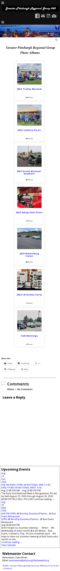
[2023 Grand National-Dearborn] (29, 166)
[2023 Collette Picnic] (29, 124)
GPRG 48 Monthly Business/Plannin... (20, 519)
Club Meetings (29, 336)
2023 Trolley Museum (29, 89)
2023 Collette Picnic (29, 130)
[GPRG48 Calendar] (48, 14)
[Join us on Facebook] (37, 14)
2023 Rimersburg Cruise (29, 254)
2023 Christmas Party (29, 295)
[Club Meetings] (29, 330)
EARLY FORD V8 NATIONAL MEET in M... (22, 487)
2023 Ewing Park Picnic (29, 212)
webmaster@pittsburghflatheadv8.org (29, 560)
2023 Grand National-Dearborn (29, 172)
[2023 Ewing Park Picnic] (29, 207)
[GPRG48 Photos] (54, 14)
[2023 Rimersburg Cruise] (29, 248)
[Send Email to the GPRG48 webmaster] (42, 14)
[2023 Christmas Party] (29, 289)
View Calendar (8, 545)
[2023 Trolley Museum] (29, 83)
